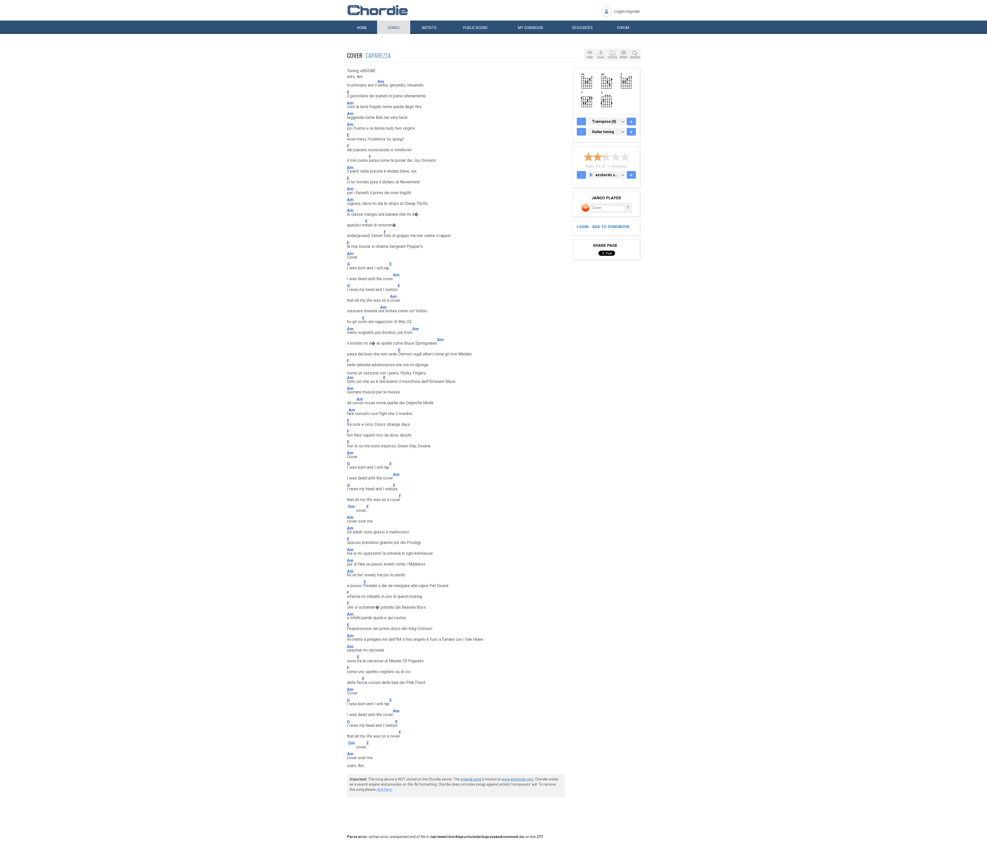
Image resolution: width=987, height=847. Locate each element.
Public (475, 28)
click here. (384, 789)
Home (362, 28)
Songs (394, 28)
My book (530, 28)
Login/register (627, 11)
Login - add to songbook (603, 226)
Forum (623, 28)
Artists (429, 28)
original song (471, 779)
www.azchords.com (517, 779)
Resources (582, 28)
